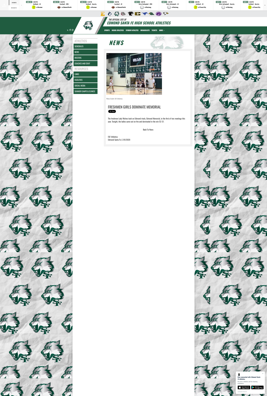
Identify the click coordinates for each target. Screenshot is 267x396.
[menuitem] (102, 14)
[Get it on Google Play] (257, 387)
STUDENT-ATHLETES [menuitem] (132, 30)
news (77, 52)
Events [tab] (14, 2)
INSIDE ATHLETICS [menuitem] (118, 30)
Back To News (148, 129)
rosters (78, 57)
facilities (78, 79)
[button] (37, 5)
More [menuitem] (161, 30)
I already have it (242, 391)
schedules (79, 46)
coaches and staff (82, 63)
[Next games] (265, 5)
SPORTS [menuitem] (107, 30)
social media (80, 85)
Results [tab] (14, 8)
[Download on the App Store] (244, 387)
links (77, 74)
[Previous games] (21, 5)
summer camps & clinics (85, 91)
